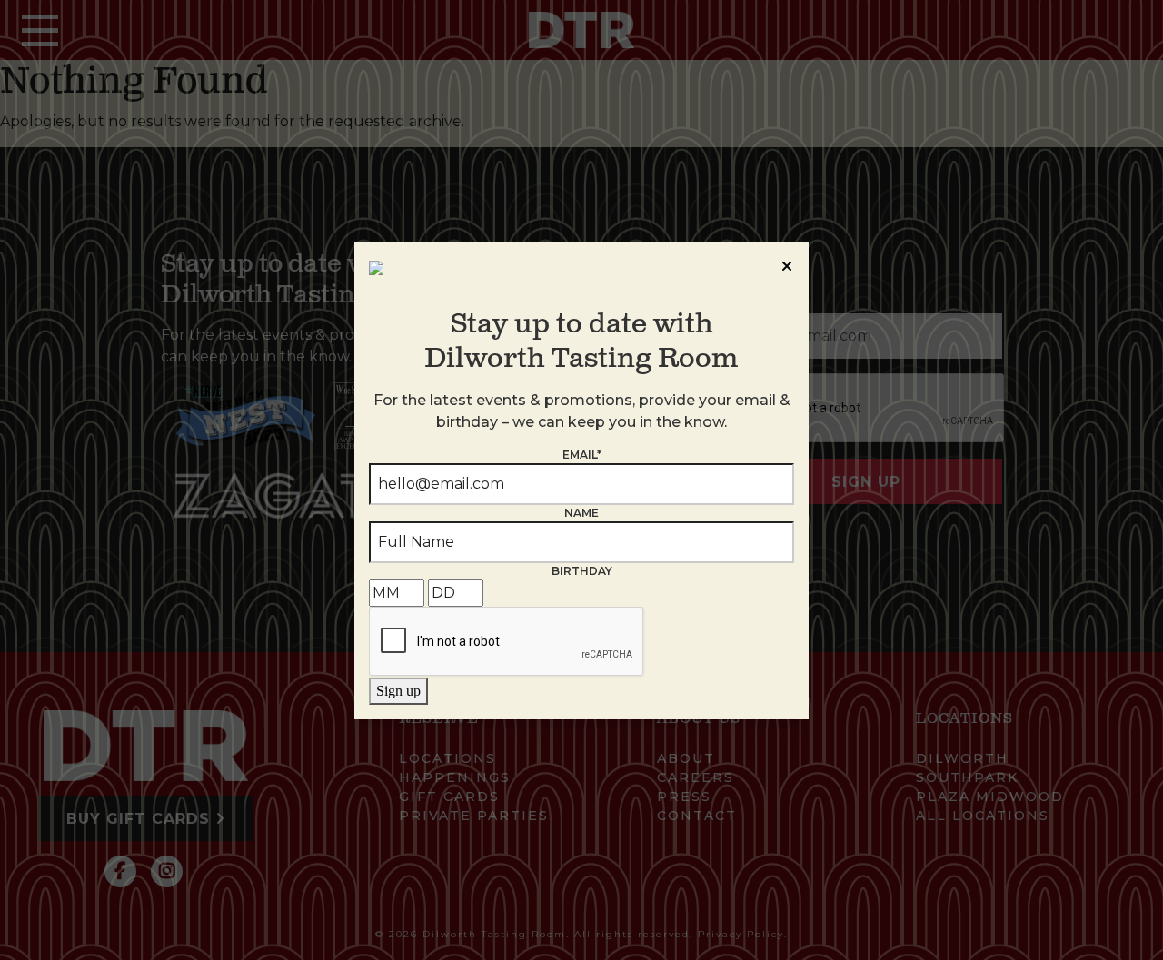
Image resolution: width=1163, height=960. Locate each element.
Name (581, 513)
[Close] (786, 263)
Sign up (398, 690)
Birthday (582, 571)
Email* (581, 454)
